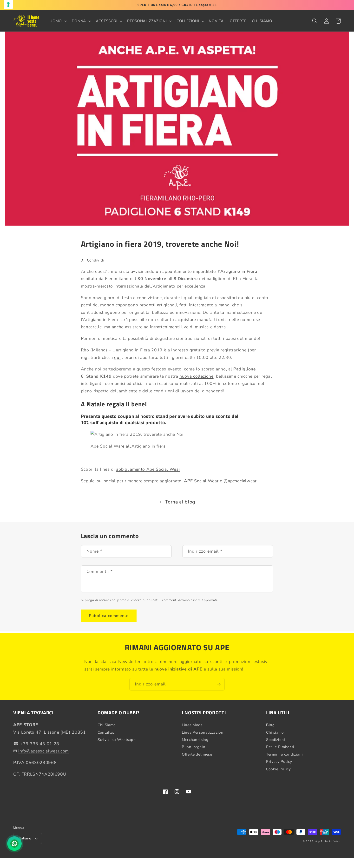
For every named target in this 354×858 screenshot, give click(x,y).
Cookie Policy (278, 768)
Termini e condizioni (284, 754)
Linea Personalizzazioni (203, 732)
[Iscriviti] (218, 684)
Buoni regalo (193, 746)
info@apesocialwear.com (43, 751)
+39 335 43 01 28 (39, 744)
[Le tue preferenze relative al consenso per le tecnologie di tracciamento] (8, 4)
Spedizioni (275, 739)
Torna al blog (180, 502)
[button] (58, 21)
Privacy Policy (279, 761)
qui (117, 357)
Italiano (25, 838)
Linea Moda (192, 725)
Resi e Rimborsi (280, 746)
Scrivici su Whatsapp (117, 739)
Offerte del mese (197, 754)
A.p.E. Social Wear (328, 841)
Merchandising (195, 739)
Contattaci (107, 732)
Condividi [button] (95, 260)
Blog (270, 725)
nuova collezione (196, 376)
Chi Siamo (107, 725)
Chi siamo (275, 732)
